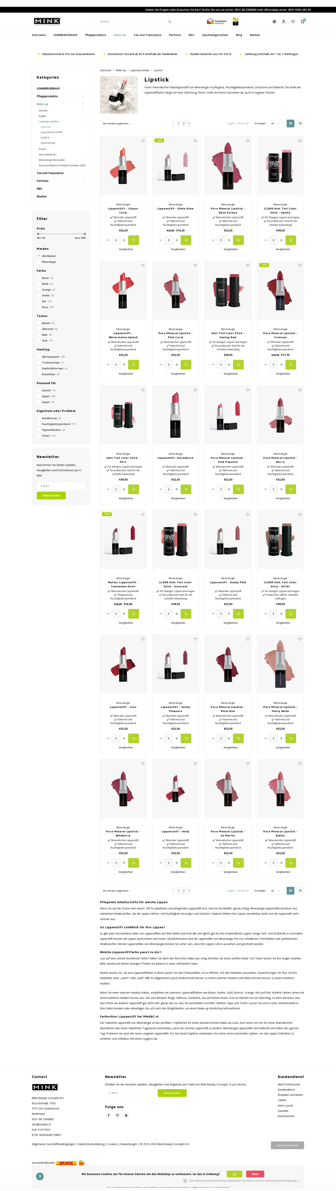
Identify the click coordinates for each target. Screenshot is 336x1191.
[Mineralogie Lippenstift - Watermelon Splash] (123, 290)
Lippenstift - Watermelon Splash (123, 335)
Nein (255, 1174)
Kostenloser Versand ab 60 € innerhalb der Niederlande (142, 54)
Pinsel (42, 149)
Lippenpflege (48, 142)
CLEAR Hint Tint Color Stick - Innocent (175, 584)
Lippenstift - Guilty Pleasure (175, 709)
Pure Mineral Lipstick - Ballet (280, 833)
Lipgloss (45, 137)
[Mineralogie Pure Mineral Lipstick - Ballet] (280, 788)
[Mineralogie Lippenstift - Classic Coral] (123, 166)
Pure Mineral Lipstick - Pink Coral (175, 335)
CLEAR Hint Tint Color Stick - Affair (280, 584)
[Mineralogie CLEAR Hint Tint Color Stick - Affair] (280, 539)
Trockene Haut (53, 362)
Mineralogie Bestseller (52, 160)
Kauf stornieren (287, 1145)
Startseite (39, 35)
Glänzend (49, 329)
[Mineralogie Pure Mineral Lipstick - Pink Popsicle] (228, 415)
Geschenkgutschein (215, 35)
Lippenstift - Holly (175, 831)
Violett (48, 295)
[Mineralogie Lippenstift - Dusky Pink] (228, 539)
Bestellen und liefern (290, 1095)
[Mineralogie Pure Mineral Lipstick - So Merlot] (228, 788)
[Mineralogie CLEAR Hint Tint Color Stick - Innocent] (175, 539)
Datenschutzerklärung (91, 1144)
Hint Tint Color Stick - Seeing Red (228, 335)
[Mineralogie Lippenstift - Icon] (123, 664)
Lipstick (46, 127)
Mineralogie (49, 262)
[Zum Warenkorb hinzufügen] (133, 240)
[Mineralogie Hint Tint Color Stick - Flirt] (123, 415)
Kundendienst (286, 1089)
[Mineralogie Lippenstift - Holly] (175, 788)
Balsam (48, 323)
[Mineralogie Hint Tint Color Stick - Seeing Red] (228, 290)
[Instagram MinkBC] (117, 1115)
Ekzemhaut (50, 374)
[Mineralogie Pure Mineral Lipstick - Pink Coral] (175, 290)
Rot (46, 301)
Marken (255, 35)
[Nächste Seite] (189, 123)
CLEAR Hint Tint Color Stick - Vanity (280, 210)
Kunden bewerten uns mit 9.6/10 (210, 54)
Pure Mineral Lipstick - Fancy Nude (280, 709)
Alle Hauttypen (53, 356)
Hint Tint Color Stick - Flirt (123, 459)
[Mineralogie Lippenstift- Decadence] (175, 415)
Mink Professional (289, 1084)
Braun (47, 278)
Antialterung (51, 418)
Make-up (120, 35)
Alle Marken (49, 256)
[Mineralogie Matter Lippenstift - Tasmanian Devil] (123, 539)
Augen (42, 116)
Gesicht (43, 110)
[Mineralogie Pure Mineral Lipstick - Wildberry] (123, 788)
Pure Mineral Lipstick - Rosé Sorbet (228, 210)
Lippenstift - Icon (123, 706)
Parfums (175, 35)
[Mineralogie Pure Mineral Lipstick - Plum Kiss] (228, 664)
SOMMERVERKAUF (65, 35)
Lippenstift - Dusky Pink (228, 582)
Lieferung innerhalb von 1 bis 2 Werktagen (271, 54)
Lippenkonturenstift (51, 132)
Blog (239, 35)
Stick (47, 340)
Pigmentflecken (53, 430)
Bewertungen (129, 1144)
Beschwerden (286, 1116)
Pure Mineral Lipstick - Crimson (280, 335)
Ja (234, 1174)
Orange (48, 289)
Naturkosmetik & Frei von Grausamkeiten (68, 54)
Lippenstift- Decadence (175, 457)
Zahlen (282, 1100)
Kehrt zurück (285, 1105)
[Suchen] (170, 21)
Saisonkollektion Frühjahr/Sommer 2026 (62, 165)
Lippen (48, 396)
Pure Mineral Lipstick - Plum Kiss (228, 709)
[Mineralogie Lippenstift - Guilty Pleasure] (175, 664)
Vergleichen (126, 249)
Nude (47, 283)
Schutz (48, 435)
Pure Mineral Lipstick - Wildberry (123, 833)
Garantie (283, 1111)
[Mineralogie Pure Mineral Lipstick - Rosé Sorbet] (228, 166)
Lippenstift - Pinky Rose (175, 208)
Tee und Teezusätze (147, 35)
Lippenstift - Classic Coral (123, 210)
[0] (302, 21)
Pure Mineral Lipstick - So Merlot (228, 833)
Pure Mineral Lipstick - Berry (280, 459)
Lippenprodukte (49, 121)
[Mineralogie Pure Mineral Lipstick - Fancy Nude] (280, 664)
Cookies (113, 1144)
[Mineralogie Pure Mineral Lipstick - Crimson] (280, 290)
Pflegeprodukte (95, 35)
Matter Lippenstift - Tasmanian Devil (123, 584)
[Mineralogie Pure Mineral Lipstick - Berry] (280, 415)
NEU (191, 35)
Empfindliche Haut (54, 368)
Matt (47, 334)
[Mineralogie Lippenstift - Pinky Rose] (175, 166)
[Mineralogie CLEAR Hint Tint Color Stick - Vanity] (280, 166)
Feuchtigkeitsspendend (58, 424)
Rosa (47, 307)
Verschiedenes (48, 154)
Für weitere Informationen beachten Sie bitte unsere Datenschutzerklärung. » (245, 1180)
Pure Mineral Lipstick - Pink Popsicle (228, 459)
